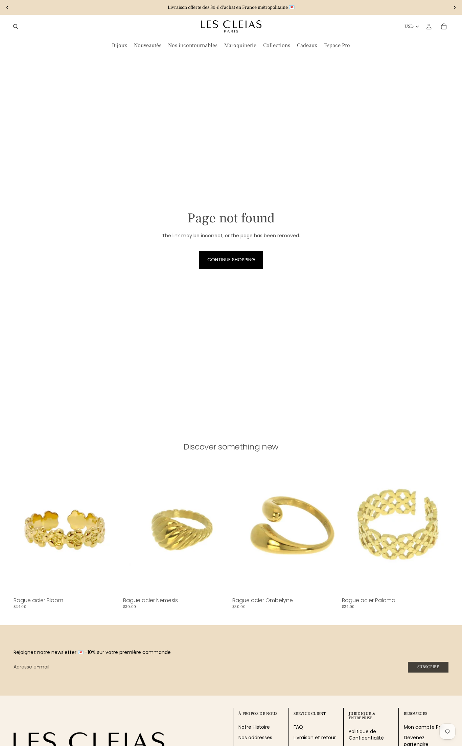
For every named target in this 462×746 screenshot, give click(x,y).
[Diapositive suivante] (454, 7)
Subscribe (428, 667)
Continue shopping (231, 259)
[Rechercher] (15, 26)
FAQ (298, 727)
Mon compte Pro (423, 727)
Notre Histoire (254, 727)
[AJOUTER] (110, 584)
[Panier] (443, 26)
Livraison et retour (315, 737)
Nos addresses (255, 737)
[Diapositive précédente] (7, 7)
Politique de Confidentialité (366, 735)
